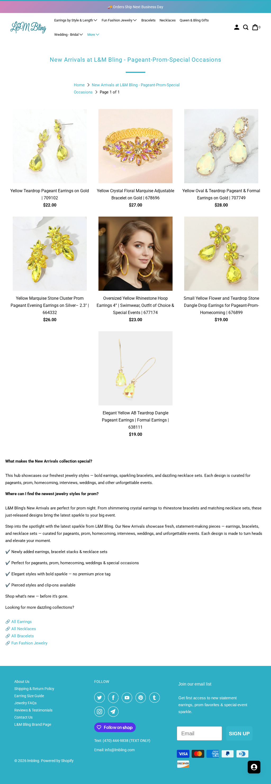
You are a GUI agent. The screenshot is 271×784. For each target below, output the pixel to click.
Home (80, 85)
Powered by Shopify (57, 761)
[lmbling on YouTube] (128, 697)
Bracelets (148, 20)
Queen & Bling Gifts (194, 20)
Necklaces (168, 20)
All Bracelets (22, 636)
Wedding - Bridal (66, 35)
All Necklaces (23, 628)
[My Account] (237, 27)
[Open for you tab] (254, 767)
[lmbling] (28, 27)
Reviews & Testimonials (33, 710)
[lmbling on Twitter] (100, 697)
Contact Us (23, 717)
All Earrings (21, 621)
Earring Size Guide (29, 696)
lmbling (33, 761)
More (91, 35)
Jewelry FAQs (25, 703)
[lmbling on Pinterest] (142, 697)
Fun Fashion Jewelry (117, 20)
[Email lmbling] (114, 711)
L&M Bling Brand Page (32, 724)
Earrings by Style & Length (74, 20)
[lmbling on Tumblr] (155, 697)
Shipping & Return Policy (34, 689)
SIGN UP (239, 733)
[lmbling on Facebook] (114, 697)
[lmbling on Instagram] (100, 711)
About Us (21, 681)
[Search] (246, 27)
